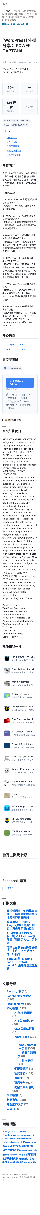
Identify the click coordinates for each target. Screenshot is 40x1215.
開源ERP (30, 1162)
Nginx (11, 1142)
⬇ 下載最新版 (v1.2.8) (16, 383)
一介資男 (6, 10)
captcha (23, 344)
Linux (26, 1138)
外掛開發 (27, 1060)
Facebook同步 (18, 1135)
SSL (35, 1142)
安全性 (12, 1155)
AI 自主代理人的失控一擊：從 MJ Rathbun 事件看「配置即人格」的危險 (22, 938)
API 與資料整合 (24, 1021)
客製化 (16, 1155)
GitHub (14, 1177)
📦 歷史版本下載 (13, 420)
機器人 (34, 1159)
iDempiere (11, 1138)
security (8, 349)
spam (13, 344)
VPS (12, 1146)
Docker (22, 1132)
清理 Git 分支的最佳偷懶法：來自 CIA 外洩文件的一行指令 (22, 951)
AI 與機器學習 (23, 1012)
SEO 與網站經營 (24, 1028)
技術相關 (12, 1008)
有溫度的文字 (15, 1104)
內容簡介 (12, 137)
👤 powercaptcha (12, 368)
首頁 (4, 62)
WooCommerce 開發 (27, 1046)
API (4, 1131)
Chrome (15, 1132)
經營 (14, 1162)
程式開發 (19, 1073)
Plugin (27, 1142)
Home (5, 23)
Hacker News (15, 1003)
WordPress (21, 1036)
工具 (20, 1155)
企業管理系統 (24, 1151)
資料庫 (18, 1078)
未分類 (11, 1109)
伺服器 (30, 1151)
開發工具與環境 (24, 1087)
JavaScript (20, 1138)
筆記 (11, 1162)
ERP (26, 1132)
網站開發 (19, 1162)
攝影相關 (12, 1095)
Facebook (8, 1135)
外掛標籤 (12, 142)
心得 (23, 1155)
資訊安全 (19, 1082)
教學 (4, 1158)
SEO (32, 1142)
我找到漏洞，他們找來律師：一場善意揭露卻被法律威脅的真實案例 (22, 914)
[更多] (27, 24)
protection (20, 349)
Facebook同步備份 (19, 996)
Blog (12, 23)
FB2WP (26, 1135)
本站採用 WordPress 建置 (18, 1175)
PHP (22, 1141)
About (20, 23)
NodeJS (16, 1142)
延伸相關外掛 (14, 155)
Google (31, 1135)
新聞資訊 (12, 1100)
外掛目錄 (13, 62)
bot (5, 344)
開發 (34, 1162)
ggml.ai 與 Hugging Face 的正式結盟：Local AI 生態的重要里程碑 (22, 963)
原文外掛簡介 (14, 150)
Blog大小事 (14, 991)
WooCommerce (23, 1145)
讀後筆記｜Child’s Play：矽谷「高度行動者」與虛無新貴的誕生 (21, 925)
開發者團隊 (13, 146)
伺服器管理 (21, 1068)
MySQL (5, 1142)
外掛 (34, 1150)
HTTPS (4, 1138)
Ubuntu (5, 1146)
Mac (30, 1138)
